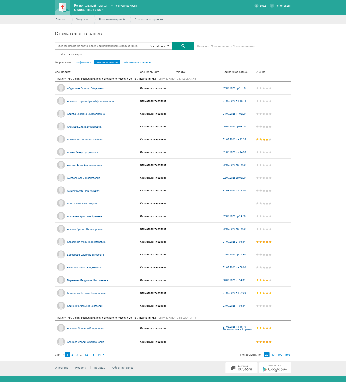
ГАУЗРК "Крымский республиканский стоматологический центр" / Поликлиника (107, 78)
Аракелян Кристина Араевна (84, 216)
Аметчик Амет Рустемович (83, 190)
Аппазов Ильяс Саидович (82, 203)
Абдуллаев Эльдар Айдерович (85, 88)
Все (287, 354)
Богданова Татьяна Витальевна (86, 293)
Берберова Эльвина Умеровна (85, 254)
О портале (61, 367)
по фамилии (83, 62)
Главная (60, 19)
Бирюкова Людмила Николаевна (87, 280)
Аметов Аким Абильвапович (84, 165)
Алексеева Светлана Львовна (85, 139)
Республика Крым (126, 5)
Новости (80, 367)
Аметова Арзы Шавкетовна (83, 177)
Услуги (80, 19)
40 (273, 354)
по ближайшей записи (137, 62)
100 (280, 354)
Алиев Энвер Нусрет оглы (83, 152)
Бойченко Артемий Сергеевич (85, 305)
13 (92, 354)
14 (99, 354)
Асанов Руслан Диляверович (85, 229)
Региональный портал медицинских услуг (90, 8)
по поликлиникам (107, 62)
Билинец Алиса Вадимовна (84, 267)
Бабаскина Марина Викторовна (86, 241)
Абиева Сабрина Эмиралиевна (86, 113)
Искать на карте (71, 54)
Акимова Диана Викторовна (84, 126)
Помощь (99, 367)
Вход (263, 5)
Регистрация (283, 5)
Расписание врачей (112, 19)
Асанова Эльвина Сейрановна (85, 328)
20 (266, 354)
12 (86, 354)
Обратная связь (123, 367)
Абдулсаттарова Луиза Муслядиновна (90, 101)
